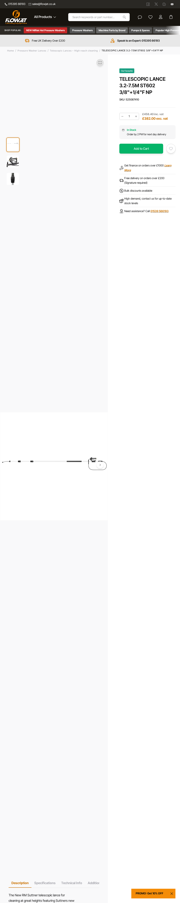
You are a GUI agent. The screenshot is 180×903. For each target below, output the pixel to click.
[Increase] (136, 116)
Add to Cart (141, 148)
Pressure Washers (82, 30)
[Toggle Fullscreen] (100, 62)
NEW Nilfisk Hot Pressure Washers (45, 30)
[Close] (171, 893)
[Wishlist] (150, 17)
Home (10, 50)
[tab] (20, 883)
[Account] (161, 17)
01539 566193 (159, 211)
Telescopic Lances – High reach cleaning (74, 50)
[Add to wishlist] (171, 149)
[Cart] (171, 17)
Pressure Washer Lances (32, 50)
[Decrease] (122, 116)
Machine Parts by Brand (112, 30)
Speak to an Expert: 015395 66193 (138, 40)
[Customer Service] (140, 17)
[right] (100, 465)
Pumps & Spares (140, 30)
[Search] (124, 17)
